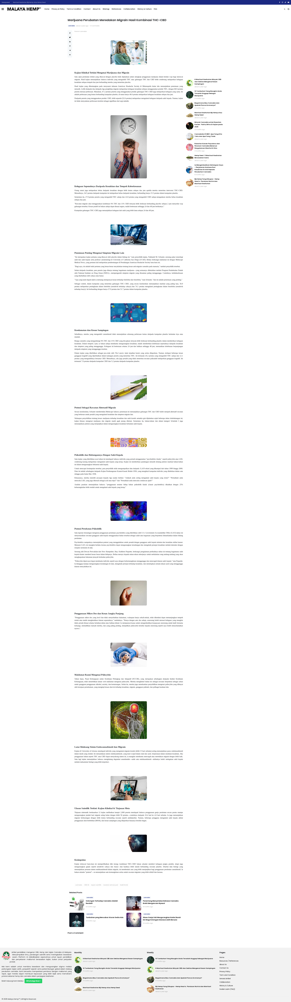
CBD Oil (86, 885)
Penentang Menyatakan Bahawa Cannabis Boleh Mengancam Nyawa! (161, 902)
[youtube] (288, 2)
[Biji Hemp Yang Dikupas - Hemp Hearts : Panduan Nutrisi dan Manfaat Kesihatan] (189, 182)
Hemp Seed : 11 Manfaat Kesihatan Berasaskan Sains (208, 156)
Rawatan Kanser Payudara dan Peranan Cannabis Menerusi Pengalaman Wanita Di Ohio (207, 146)
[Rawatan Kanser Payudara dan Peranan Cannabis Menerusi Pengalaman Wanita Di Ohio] (189, 147)
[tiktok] (285, 2)
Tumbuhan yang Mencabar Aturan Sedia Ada (104, 917)
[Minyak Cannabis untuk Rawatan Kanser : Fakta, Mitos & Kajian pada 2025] (10, 2)
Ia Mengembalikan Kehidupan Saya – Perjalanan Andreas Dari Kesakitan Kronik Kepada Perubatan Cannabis (208, 168)
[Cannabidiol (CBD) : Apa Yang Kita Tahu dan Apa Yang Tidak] (189, 136)
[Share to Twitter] (70, 37)
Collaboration (129, 9)
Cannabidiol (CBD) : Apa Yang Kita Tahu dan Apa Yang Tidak (208, 135)
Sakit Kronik (124, 885)
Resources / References (229, 961)
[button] (3, 9)
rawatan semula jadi (110, 885)
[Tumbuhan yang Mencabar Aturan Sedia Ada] (76, 920)
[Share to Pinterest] (69, 46)
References (116, 9)
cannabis (5, 2)
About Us (96, 9)
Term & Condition (74, 9)
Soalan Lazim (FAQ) (227, 989)
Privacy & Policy (58, 9)
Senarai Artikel (225, 978)
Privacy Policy (225, 971)
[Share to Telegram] (70, 50)
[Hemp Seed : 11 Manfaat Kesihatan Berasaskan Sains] (189, 158)
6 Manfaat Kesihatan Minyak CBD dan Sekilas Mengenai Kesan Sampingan (207, 81)
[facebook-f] (279, 2)
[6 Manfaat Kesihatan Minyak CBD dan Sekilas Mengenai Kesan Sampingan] (189, 83)
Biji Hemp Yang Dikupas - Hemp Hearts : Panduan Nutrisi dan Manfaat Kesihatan (206, 181)
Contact (87, 9)
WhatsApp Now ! (33, 981)
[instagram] (282, 2)
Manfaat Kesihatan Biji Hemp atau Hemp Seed (101, 988)
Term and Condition (228, 975)
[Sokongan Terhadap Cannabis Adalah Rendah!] (76, 903)
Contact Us (224, 968)
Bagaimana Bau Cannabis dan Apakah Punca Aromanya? (206, 104)
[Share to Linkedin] (70, 42)
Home (46, 9)
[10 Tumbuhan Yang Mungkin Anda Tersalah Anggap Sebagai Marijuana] (189, 94)
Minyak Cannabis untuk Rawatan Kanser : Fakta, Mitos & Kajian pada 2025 (37, 2)
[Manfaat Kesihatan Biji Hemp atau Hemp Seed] (189, 115)
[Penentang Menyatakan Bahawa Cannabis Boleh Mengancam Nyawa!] (133, 903)
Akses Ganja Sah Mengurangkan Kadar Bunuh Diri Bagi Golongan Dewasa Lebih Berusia (162, 918)
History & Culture (144, 9)
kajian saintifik (96, 885)
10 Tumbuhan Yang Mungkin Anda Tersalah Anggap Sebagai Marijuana (208, 93)
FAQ (155, 9)
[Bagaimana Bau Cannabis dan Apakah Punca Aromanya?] (189, 105)
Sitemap (106, 9)
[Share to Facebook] (69, 33)
